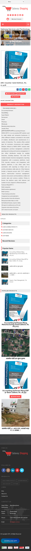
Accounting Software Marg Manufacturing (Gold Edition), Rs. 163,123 (18, 253)
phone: (3, 517)
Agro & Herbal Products (10, 227)
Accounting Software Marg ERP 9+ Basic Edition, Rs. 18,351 (15, 391)
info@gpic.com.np (15, 522)
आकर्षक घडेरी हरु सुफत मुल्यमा (16, 266)
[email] (18, 15)
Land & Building (7, 232)
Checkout (16, 96)
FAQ (2, 491)
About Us (4, 493)
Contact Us (4, 496)
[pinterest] (22, 15)
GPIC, (9, 534)
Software (6, 235)
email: (3, 522)
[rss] (15, 15)
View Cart (22, 93)
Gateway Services (8, 229)
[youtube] (20, 15)
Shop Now (16, 396)
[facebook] (10, 15)
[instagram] (13, 15)
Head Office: (4, 505)
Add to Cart (11, 93)
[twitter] (8, 15)
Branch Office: (3, 512)
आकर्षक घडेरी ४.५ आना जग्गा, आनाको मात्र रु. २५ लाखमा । (15, 429)
